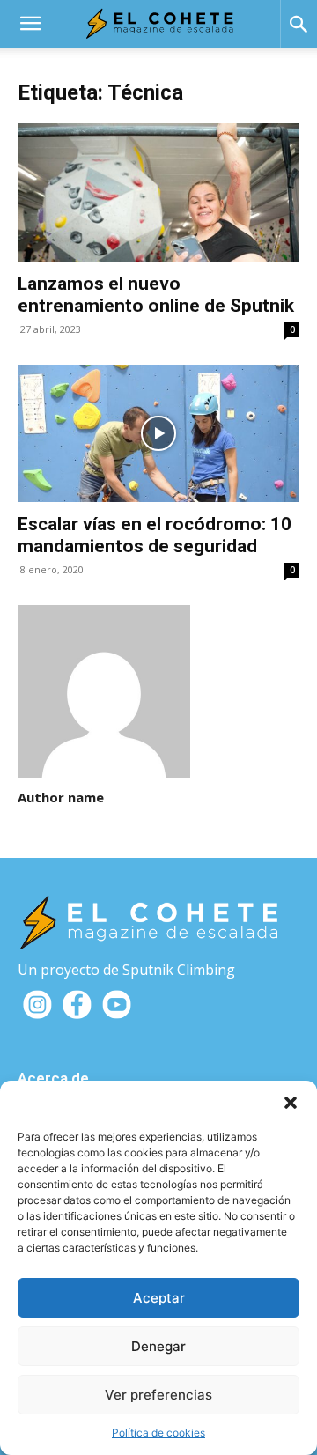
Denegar (158, 1346)
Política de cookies (158, 1432)
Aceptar (159, 1297)
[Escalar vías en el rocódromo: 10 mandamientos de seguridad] (158, 434)
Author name (61, 797)
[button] (290, 1103)
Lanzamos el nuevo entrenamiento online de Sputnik (156, 294)
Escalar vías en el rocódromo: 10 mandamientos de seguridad (154, 535)
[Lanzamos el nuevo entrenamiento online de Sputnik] (158, 192)
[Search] (298, 24)
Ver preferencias (158, 1394)
